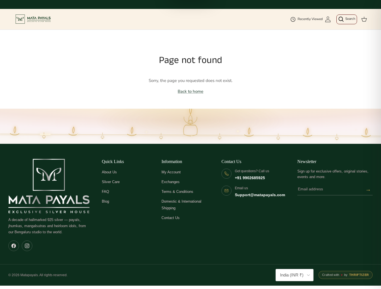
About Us (109, 172)
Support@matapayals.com (260, 195)
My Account (171, 172)
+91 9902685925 (250, 178)
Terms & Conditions (177, 192)
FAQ (105, 192)
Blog (105, 201)
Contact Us (170, 218)
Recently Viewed (310, 19)
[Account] (328, 19)
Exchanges (170, 182)
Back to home (190, 91)
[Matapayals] (33, 19)
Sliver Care (111, 182)
